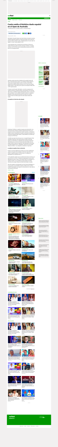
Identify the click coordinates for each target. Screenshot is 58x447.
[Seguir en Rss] (44, 417)
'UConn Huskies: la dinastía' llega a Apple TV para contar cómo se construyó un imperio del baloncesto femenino (28, 385)
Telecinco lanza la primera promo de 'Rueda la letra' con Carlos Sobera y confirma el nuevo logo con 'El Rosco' (14, 358)
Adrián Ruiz (23, 334)
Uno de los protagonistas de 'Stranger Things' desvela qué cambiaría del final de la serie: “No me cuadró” (44, 226)
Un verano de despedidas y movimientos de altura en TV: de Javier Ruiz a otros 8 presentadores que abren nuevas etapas (14, 303)
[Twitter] (29, 33)
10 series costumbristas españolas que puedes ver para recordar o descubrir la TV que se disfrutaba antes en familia (44, 221)
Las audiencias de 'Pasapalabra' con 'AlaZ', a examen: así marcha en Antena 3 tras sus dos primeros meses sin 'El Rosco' (28, 399)
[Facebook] (25, 33)
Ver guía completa (41, 86)
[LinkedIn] (30, 33)
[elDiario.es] (11, 418)
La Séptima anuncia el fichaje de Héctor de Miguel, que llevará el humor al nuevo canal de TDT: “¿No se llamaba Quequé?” (28, 345)
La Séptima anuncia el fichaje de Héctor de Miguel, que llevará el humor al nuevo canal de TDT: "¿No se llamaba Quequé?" (44, 185)
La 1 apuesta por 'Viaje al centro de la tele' (41, 67)
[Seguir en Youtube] (43, 417)
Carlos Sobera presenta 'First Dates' (41, 77)
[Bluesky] (27, 33)
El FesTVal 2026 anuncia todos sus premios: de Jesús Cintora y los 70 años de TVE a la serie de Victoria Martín (28, 371)
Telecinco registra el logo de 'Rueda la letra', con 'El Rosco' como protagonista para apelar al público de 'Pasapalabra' (14, 345)
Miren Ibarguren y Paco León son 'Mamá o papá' (41, 72)
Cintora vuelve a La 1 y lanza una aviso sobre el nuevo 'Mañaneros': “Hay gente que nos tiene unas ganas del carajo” (14, 316)
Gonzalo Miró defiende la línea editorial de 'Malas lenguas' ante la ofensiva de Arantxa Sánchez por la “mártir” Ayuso (28, 303)
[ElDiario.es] (47, 18)
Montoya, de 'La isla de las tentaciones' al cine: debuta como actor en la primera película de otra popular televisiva (14, 399)
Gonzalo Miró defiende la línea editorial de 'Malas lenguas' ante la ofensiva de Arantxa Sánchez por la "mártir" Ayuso (44, 125)
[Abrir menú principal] (49, 15)
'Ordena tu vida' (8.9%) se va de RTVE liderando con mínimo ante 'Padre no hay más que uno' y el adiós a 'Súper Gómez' (28, 316)
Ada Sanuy (9, 386)
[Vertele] (12, 416)
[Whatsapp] (23, 33)
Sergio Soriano (10, 305)
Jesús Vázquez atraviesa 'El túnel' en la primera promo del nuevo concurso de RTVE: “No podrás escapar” (14, 384)
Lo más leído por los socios (12, 292)
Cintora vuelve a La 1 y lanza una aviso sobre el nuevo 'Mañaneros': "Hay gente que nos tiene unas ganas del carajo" (44, 161)
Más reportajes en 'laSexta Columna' (41, 82)
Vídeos (9, 18)
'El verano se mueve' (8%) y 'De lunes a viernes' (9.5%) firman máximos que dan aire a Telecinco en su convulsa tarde (28, 358)
